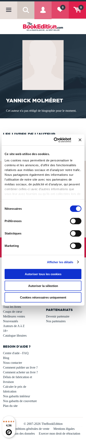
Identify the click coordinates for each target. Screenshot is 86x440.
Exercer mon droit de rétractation (59, 433)
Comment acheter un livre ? (20, 372)
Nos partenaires (56, 321)
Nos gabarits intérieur (16, 396)
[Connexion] (43, 13)
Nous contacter (12, 362)
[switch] (75, 221)
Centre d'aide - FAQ (16, 353)
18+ (5, 330)
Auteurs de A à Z (14, 326)
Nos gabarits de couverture (20, 401)
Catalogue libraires (15, 335)
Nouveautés (10, 321)
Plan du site (10, 405)
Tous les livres (12, 306)
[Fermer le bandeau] (80, 139)
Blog (6, 358)
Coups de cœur (12, 311)
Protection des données (20, 433)
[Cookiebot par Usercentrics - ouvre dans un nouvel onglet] (54, 139)
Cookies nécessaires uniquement (43, 297)
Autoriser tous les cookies (43, 274)
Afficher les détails (60, 262)
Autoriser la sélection (43, 285)
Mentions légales (64, 428)
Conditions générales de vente (30, 428)
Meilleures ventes (14, 316)
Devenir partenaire (57, 316)
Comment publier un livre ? (20, 367)
